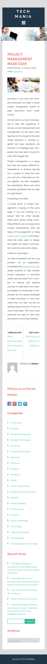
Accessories (16, 423)
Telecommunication (20, 532)
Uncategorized (17, 538)
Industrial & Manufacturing (23, 492)
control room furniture (18, 236)
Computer (15, 446)
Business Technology (20, 440)
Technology (17, 71)
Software (15, 515)
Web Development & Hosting (24, 544)
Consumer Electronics (21, 451)
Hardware (15, 474)
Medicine (15, 497)
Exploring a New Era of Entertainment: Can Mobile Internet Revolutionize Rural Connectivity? (23, 581)
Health (14, 480)
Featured (15, 469)
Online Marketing (18, 503)
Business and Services (21, 434)
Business (15, 428)
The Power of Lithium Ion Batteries (32, 341)
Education (15, 457)
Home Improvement (20, 486)
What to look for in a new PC (24, 599)
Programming (17, 509)
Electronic (15, 463)
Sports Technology (19, 521)
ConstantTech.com (31, 266)
